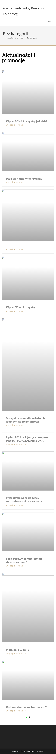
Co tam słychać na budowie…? (26, 707)
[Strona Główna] (3, 38)
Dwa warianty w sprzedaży (24, 178)
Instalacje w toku (17, 649)
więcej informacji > (16, 125)
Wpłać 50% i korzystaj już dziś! (26, 121)
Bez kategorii (32, 38)
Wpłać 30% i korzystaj (21, 307)
